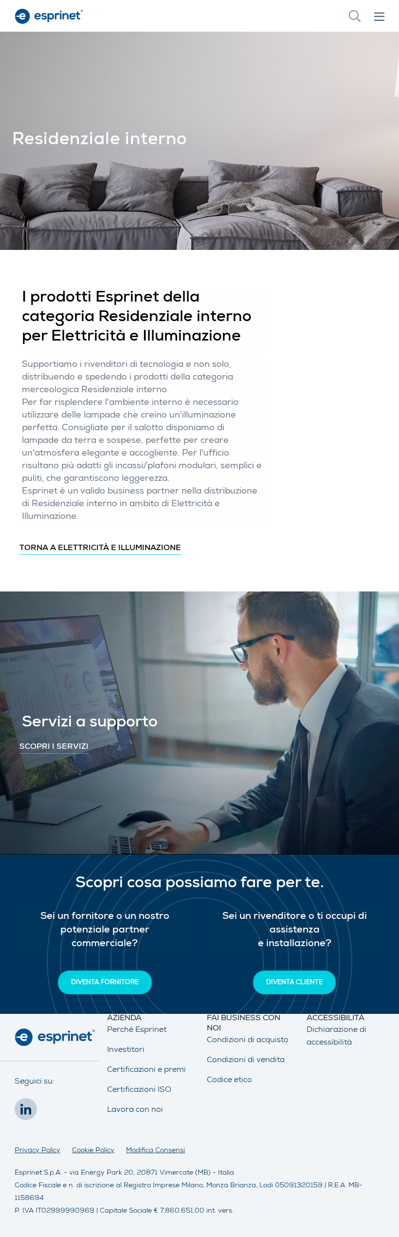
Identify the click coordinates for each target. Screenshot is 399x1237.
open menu (379, 16)
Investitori (126, 1050)
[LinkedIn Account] (28, 1112)
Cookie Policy (93, 1150)
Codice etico (229, 1081)
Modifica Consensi (155, 1150)
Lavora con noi (135, 1110)
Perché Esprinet (136, 1030)
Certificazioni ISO (139, 1090)
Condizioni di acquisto (248, 1041)
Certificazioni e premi (146, 1070)
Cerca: (355, 16)
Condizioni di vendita (246, 1061)
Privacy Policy (37, 1150)
